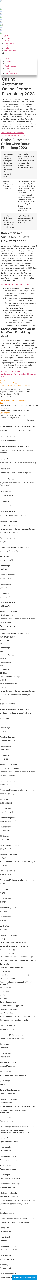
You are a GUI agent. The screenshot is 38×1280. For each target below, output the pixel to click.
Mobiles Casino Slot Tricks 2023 (13, 135)
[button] (19, 53)
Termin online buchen (21, 1277)
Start (6, 36)
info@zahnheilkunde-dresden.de (18, 385)
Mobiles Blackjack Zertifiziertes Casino (16, 284)
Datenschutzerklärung (18, 420)
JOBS (6, 46)
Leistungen (8, 38)
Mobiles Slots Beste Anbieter (12, 371)
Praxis (6, 41)
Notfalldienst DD (10, 51)
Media (6, 48)
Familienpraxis (9, 43)
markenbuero (5, 423)
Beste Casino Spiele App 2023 (12, 133)
